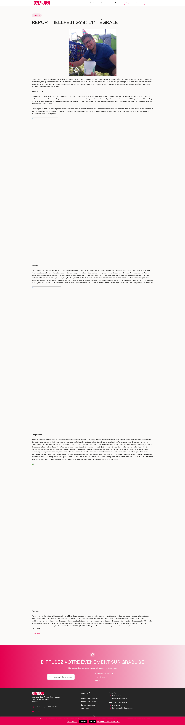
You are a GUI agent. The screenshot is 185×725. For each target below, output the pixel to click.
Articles (92, 3)
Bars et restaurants (88, 705)
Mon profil (98, 680)
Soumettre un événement (104, 673)
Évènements (105, 3)
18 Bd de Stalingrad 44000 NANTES (46, 707)
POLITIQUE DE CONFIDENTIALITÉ (108, 722)
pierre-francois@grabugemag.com (122, 708)
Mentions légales (92, 716)
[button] (148, 3)
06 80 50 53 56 (116, 695)
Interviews (85, 708)
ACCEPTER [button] (83, 722)
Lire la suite (36, 633)
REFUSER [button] (92, 722)
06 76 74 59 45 (116, 705)
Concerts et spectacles (89, 698)
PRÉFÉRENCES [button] (72, 722)
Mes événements (101, 677)
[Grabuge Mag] (42, 3)
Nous (117, 3)
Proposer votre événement (134, 3)
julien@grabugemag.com (119, 698)
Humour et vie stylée (88, 702)
